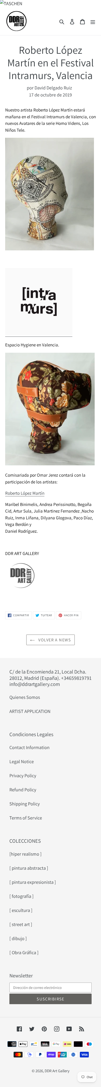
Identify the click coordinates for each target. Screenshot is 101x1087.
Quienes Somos (24, 697)
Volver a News (54, 640)
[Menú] (93, 21)
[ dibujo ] (18, 938)
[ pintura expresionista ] (32, 882)
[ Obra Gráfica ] (24, 952)
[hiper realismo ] (25, 854)
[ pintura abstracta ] (28, 868)
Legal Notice (21, 761)
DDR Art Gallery (57, 1070)
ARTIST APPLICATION (29, 711)
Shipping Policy (24, 804)
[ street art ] (20, 924)
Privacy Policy (22, 776)
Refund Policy (22, 790)
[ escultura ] (20, 910)
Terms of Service (25, 818)
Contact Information (29, 747)
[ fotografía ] (21, 896)
